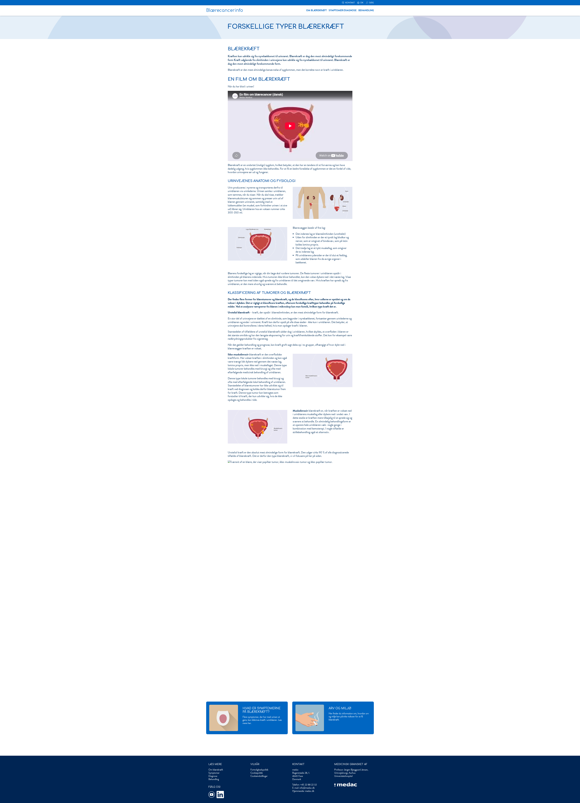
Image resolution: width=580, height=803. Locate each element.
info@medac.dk (307, 788)
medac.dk (309, 791)
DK (361, 2)
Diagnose (212, 776)
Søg (371, 2)
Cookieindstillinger (258, 776)
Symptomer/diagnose (342, 10)
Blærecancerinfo (224, 10)
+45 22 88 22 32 (308, 784)
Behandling (366, 10)
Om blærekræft (316, 10)
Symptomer (213, 773)
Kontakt (350, 2)
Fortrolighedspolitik (259, 769)
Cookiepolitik (256, 773)
